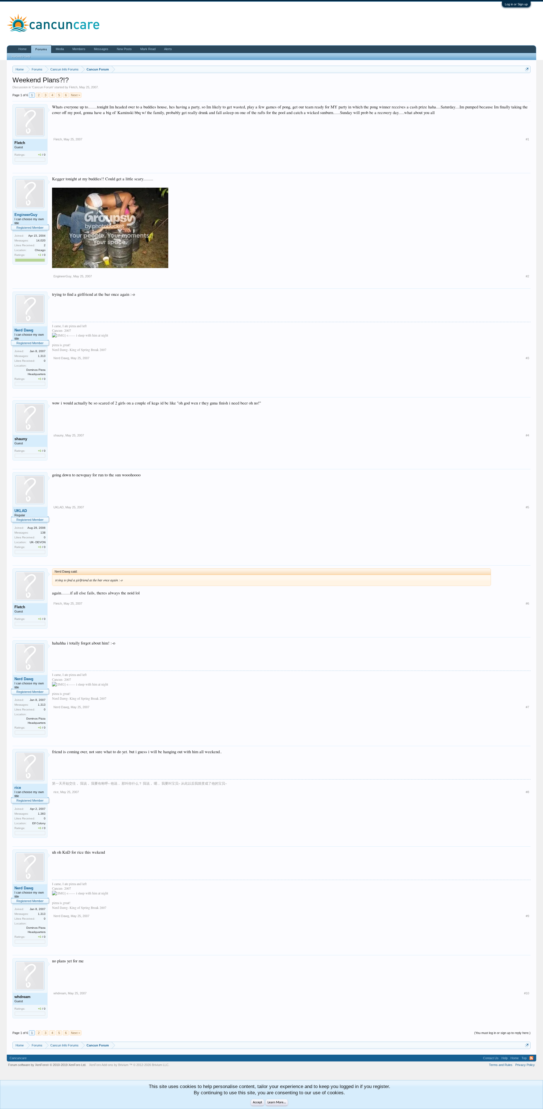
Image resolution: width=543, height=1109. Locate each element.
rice (17, 787)
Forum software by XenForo (47, 1065)
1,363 (42, 813)
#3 (527, 358)
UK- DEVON (38, 542)
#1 (527, 139)
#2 (527, 276)
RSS (531, 1058)
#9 (527, 916)
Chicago (40, 250)
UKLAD (20, 511)
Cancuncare (18, 1058)
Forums (41, 49)
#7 (527, 707)
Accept (257, 1102)
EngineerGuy (25, 215)
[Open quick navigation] (527, 69)
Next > (75, 95)
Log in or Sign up (516, 4)
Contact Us (491, 1058)
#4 (527, 435)
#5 (527, 507)
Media (60, 49)
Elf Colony (39, 823)
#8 (527, 792)
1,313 (42, 355)
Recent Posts (21, 56)
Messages (101, 49)
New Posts (124, 49)
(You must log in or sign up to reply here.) (502, 1033)
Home (22, 49)
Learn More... (277, 1102)
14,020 (41, 240)
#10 (526, 993)
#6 (527, 603)
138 (43, 532)
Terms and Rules (500, 1065)
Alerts (168, 49)
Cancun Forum (42, 87)
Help (504, 1058)
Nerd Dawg (23, 330)
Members (78, 49)
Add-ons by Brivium (129, 1065)
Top (524, 1058)
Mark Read (148, 49)
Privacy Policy (525, 1065)
